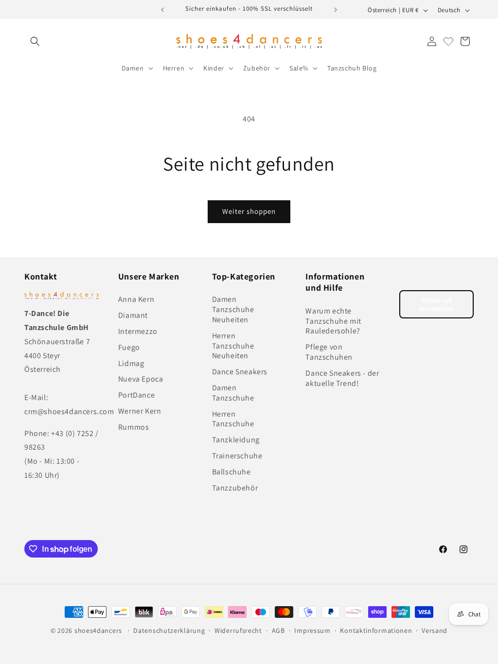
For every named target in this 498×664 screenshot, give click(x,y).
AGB (278, 630)
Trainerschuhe (237, 456)
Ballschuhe (231, 472)
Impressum (312, 630)
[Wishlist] (448, 41)
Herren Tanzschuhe (233, 419)
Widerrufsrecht (238, 630)
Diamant (133, 315)
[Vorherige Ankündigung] (162, 9)
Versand (434, 630)
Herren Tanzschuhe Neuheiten (233, 346)
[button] (35, 41)
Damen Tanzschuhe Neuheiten (233, 309)
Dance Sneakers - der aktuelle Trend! (342, 378)
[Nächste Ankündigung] (335, 9)
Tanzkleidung (236, 440)
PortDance (136, 395)
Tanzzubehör (235, 488)
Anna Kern (136, 299)
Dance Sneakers (239, 372)
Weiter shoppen (249, 211)
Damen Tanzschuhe (233, 393)
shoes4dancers (98, 630)
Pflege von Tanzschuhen (329, 352)
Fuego (129, 347)
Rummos (133, 427)
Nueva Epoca (140, 379)
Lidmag (131, 363)
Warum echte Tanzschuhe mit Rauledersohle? (333, 321)
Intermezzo (138, 331)
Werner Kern (139, 411)
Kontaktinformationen (376, 630)
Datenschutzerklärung (169, 630)
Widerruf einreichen (436, 304)
